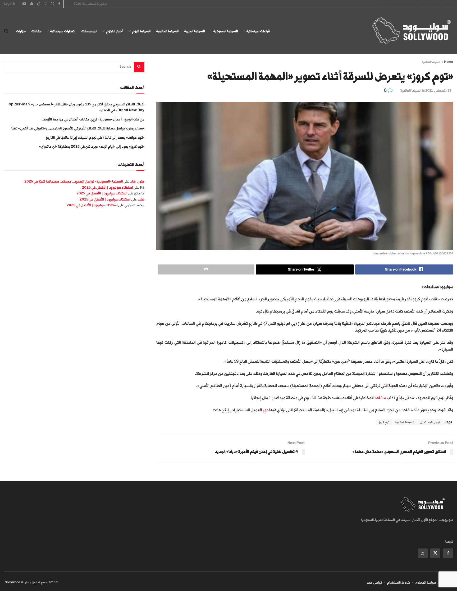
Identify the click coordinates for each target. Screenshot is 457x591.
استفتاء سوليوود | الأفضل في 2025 (107, 187)
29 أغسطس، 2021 (438, 90)
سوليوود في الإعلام (429, 4)
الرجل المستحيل (430, 422)
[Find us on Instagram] (423, 553)
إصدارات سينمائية (63, 31)
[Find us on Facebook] (448, 553)
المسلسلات (89, 31)
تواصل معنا (374, 582)
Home (448, 62)
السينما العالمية (167, 31)
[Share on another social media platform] (206, 269)
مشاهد (380, 398)
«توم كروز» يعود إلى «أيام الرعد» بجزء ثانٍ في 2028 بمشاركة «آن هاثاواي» (91, 146)
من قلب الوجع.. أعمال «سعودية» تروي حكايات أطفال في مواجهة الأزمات (93, 119)
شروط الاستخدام (398, 582)
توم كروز (384, 422)
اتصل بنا (385, 4)
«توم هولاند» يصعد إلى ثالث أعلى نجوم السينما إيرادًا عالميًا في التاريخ (95, 137)
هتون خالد (137, 181)
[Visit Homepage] (406, 31)
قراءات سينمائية (258, 31)
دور (265, 410)
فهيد (141, 199)
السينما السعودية (225, 31)
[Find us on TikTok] (38, 4)
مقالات (36, 31)
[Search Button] (6, 31)
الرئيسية (448, 4)
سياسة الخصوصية (404, 4)
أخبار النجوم (114, 31)
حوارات (21, 31)
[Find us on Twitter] (435, 553)
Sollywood (12, 582)
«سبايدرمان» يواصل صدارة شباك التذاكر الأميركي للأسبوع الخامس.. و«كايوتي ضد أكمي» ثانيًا (77, 128)
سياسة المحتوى (425, 582)
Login (8, 4)
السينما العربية (194, 31)
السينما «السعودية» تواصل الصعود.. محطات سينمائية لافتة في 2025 (73, 181)
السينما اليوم (141, 31)
